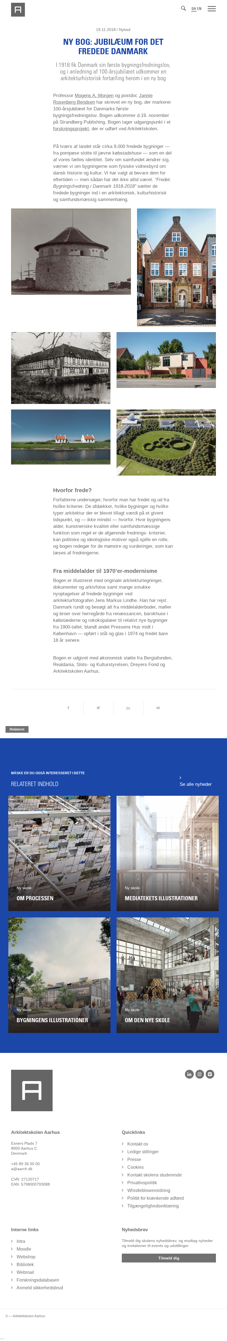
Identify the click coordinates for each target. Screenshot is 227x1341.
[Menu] (212, 8)
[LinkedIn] (189, 1074)
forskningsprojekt (71, 128)
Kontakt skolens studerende (154, 1175)
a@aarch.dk (21, 1169)
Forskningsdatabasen (38, 1280)
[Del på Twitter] (98, 708)
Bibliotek (25, 1264)
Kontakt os (137, 1144)
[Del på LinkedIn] (128, 708)
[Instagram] (199, 1074)
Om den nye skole (147, 1020)
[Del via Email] (158, 708)
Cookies (135, 1167)
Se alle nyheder (196, 784)
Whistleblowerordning (148, 1190)
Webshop (26, 1256)
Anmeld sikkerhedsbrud (40, 1287)
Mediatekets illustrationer (161, 898)
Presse (134, 1159)
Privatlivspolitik (142, 1182)
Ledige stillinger (143, 1151)
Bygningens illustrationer (52, 1020)
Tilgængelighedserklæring (153, 1206)
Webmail (25, 1272)
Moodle (24, 1249)
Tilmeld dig (168, 1258)
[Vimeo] (210, 1074)
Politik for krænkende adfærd (155, 1198)
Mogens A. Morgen (94, 95)
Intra (21, 1241)
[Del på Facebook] (68, 708)
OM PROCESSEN (35, 898)
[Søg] (183, 8)
